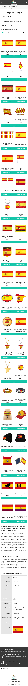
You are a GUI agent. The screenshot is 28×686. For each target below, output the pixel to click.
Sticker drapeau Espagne (7, 329)
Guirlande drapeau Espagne (7, 144)
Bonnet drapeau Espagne (7, 446)
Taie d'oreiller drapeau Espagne (7, 470)
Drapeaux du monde (13, 6)
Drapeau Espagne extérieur (21, 213)
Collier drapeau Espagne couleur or (7, 352)
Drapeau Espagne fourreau (20, 329)
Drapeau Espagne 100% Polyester (7, 237)
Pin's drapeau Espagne (7, 120)
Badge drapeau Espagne (7, 260)
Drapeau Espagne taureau (7, 493)
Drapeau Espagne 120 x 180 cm (7, 283)
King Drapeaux (4, 6)
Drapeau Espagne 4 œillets (7, 168)
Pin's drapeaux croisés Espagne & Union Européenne (20, 470)
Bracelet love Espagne (7, 424)
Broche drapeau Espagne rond (20, 376)
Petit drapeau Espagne (20, 97)
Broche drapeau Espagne (20, 190)
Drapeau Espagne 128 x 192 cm (20, 283)
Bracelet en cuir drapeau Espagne (20, 400)
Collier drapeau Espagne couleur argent (20, 352)
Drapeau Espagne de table (20, 75)
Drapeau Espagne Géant (20, 260)
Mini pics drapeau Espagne (7, 190)
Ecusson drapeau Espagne (21, 237)
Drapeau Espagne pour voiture (20, 167)
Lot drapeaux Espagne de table (21, 120)
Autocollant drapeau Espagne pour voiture (7, 306)
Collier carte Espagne (7, 377)
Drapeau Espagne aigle (20, 493)
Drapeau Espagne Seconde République (20, 516)
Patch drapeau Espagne (7, 97)
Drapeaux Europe (4, 8)
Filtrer (4, 32)
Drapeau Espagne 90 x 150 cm (20, 52)
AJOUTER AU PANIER (7, 56)
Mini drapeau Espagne (7, 75)
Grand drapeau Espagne (20, 144)
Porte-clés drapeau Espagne (7, 213)
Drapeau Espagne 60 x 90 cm (7, 52)
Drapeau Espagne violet (7, 517)
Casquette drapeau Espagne (20, 423)
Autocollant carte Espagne (20, 307)
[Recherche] (24, 2)
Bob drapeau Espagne (21, 446)
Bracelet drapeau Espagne (7, 400)
